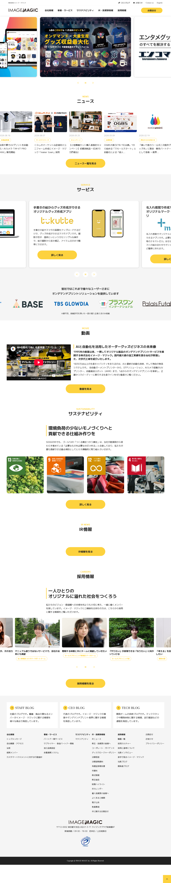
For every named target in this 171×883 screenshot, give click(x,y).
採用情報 (122, 10)
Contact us (150, 3)
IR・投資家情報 (105, 10)
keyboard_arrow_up (167, 879)
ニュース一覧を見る (85, 163)
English (159, 3)
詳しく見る (85, 504)
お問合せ (151, 10)
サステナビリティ (85, 10)
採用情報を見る (85, 683)
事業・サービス (65, 10)
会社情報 (49, 10)
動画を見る (85, 388)
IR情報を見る (85, 551)
